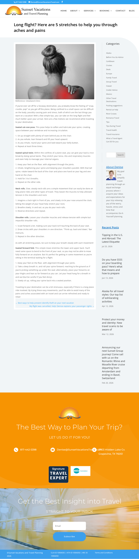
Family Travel (111, 77)
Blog (132, 11)
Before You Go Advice (114, 57)
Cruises (109, 65)
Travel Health (111, 130)
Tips (107, 122)
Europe (109, 73)
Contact (120, 11)
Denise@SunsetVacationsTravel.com (79, 449)
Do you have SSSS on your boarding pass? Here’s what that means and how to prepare (112, 266)
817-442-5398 (28, 449)
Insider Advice (111, 90)
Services (88, 11)
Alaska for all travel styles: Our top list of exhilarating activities (113, 296)
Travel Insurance (112, 134)
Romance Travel (112, 118)
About (74, 11)
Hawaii (109, 86)
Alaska (108, 53)
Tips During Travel (113, 126)
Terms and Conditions (104, 552)
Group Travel (111, 81)
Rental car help (112, 109)
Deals (108, 69)
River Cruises (111, 113)
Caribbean (110, 61)
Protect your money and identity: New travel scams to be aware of (113, 324)
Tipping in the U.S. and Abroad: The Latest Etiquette (112, 238)
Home (64, 11)
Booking (104, 11)
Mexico (109, 94)
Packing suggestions (114, 105)
